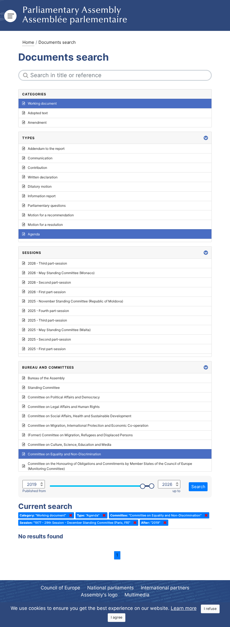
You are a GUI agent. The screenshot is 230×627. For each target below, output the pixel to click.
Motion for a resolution (45, 224)
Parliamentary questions (47, 205)
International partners (165, 588)
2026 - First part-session (47, 292)
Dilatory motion (40, 186)
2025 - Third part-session (47, 320)
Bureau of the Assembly (46, 378)
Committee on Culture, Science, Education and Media (69, 444)
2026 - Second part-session (49, 282)
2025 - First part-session (47, 349)
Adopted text (38, 113)
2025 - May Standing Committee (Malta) (59, 330)
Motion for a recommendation (51, 215)
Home (28, 42)
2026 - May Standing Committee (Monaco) (61, 273)
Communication (40, 158)
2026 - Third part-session (47, 263)
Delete (69, 515)
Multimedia (137, 595)
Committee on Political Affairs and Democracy (64, 397)
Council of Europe (60, 588)
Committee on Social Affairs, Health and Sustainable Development (79, 416)
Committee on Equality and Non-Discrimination (64, 454)
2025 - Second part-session (49, 339)
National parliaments (110, 588)
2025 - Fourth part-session (48, 311)
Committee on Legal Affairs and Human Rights (64, 407)
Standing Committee (44, 387)
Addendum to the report (46, 148)
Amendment (37, 122)
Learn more (184, 608)
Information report (42, 196)
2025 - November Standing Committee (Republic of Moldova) (75, 301)
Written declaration (43, 177)
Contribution (37, 168)
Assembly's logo (99, 595)
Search (198, 486)
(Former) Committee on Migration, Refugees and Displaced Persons (80, 435)
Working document (42, 103)
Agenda (34, 234)
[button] (206, 138)
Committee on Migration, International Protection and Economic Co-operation (88, 425)
